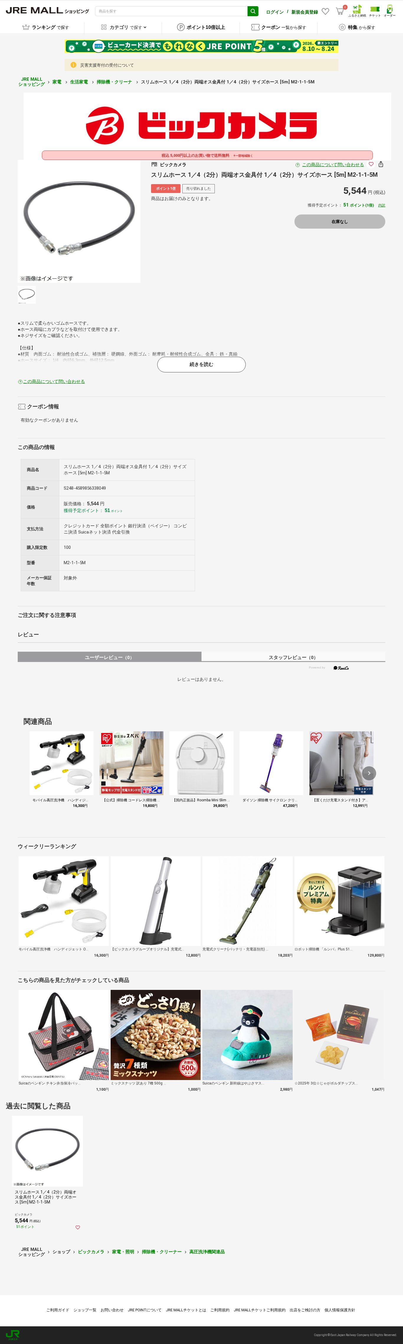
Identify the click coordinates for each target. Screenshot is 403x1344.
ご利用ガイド (57, 1310)
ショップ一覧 (84, 1310)
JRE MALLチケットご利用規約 (260, 1310)
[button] (369, 773)
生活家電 (79, 82)
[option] (79, 221)
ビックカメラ (91, 1251)
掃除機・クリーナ (115, 82)
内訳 (381, 205)
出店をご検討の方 (305, 1310)
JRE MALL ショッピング (31, 82)
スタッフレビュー (293, 657)
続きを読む (201, 364)
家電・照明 (123, 1251)
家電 (58, 82)
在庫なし (340, 221)
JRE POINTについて (145, 1310)
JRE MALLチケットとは (186, 1310)
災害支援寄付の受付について (107, 65)
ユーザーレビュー (109, 657)
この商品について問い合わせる (333, 164)
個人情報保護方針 (340, 1310)
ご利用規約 (220, 1310)
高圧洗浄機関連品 (207, 1251)
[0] (340, 11)
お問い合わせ (112, 1310)
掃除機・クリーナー (162, 1251)
